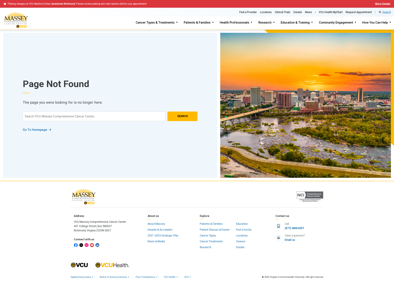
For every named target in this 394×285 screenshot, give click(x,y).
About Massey (156, 223)
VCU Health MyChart (331, 12)
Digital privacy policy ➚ (82, 277)
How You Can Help (375, 22)
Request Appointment (359, 12)
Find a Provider (248, 12)
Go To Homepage (35, 130)
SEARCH (182, 116)
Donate (297, 12)
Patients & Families (197, 22)
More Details (382, 3)
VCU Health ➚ (171, 277)
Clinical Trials (282, 12)
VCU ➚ (187, 277)
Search (386, 12)
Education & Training (295, 22)
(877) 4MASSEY (294, 228)
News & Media (156, 241)
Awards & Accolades (160, 229)
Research (264, 22)
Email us (290, 239)
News (308, 12)
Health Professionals (234, 22)
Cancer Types (208, 235)
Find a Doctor (244, 229)
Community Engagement (336, 22)
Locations (266, 12)
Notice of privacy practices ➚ (115, 277)
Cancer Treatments (211, 241)
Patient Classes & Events (215, 229)
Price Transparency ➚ (147, 277)
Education (242, 223)
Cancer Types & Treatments (155, 22)
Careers (240, 241)
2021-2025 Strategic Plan (163, 235)
